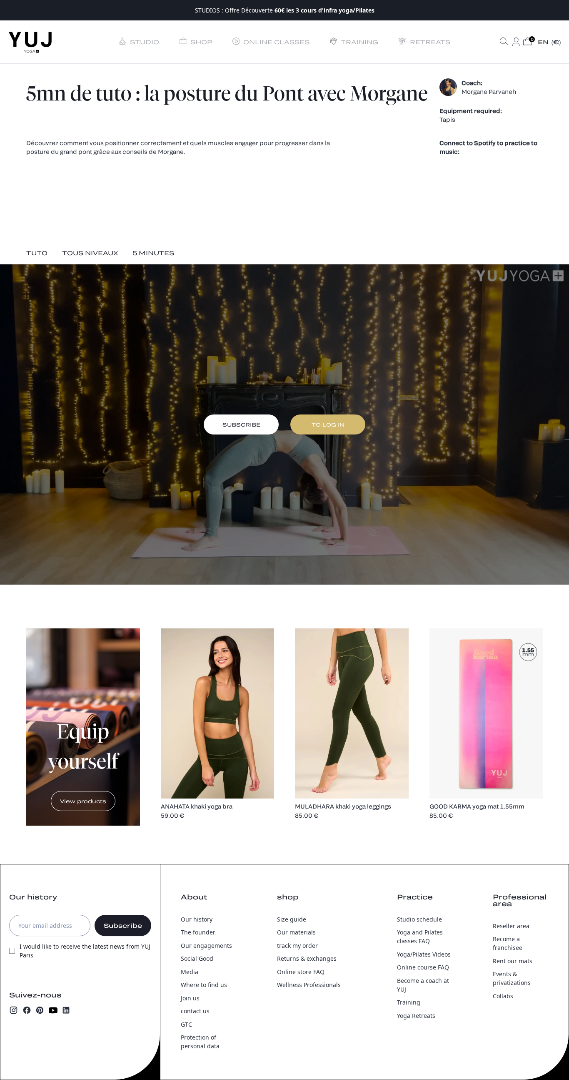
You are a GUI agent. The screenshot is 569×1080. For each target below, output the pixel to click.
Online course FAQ (423, 967)
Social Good (197, 958)
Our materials (296, 932)
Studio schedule (419, 919)
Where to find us (204, 985)
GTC (186, 1024)
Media (189, 972)
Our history (196, 919)
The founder (198, 932)
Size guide (291, 919)
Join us (190, 998)
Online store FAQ (300, 972)
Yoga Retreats (416, 1016)
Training (408, 1002)
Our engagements (206, 945)
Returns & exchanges (307, 958)
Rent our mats (512, 961)
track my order (297, 945)
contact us (195, 1011)
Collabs (503, 996)
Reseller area (511, 926)
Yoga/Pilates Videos (424, 954)
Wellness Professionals (309, 985)
